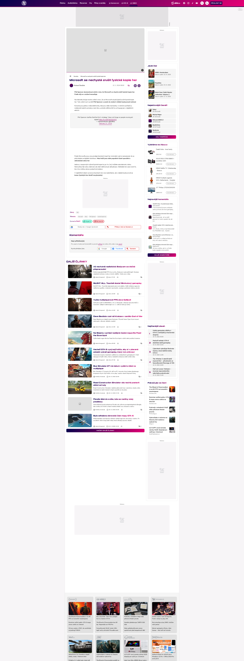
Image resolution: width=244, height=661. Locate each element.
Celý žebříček (162, 137)
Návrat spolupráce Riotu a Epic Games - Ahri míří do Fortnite (161, 629)
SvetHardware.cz (154, 434)
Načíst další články (105, 430)
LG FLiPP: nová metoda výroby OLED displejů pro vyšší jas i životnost (158, 430)
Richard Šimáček (79, 85)
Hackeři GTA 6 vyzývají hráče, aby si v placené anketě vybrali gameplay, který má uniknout (115, 350)
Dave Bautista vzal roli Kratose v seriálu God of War (117, 316)
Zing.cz (151, 424)
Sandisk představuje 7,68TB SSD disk (134, 623)
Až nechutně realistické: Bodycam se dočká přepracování (114, 268)
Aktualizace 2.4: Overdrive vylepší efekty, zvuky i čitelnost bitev (79, 655)
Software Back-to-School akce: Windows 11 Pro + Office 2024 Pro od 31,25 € (163, 656)
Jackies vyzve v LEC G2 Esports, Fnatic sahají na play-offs (162, 618)
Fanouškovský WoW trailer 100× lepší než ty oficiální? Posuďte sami (107, 629)
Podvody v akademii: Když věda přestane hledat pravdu (158, 410)
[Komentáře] (128, 86)
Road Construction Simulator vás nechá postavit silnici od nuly (116, 384)
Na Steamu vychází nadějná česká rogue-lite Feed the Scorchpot (117, 334)
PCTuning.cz (153, 414)
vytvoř (120, 244)
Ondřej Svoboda (100, 376)
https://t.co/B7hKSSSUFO (108, 119)
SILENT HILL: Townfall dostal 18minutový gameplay (117, 283)
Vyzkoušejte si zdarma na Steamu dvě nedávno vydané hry (158, 420)
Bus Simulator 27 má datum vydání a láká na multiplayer (114, 367)
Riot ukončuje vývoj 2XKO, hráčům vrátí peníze (163, 623)
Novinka (76, 76)
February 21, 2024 (105, 123)
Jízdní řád (152, 66)
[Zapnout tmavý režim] (207, 3)
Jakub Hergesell (100, 277)
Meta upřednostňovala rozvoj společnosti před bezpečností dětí (134, 629)
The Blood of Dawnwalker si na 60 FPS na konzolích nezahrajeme (158, 389)
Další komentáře (161, 255)
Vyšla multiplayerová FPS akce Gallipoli (112, 300)
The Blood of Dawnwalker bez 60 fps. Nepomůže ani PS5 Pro (106, 623)
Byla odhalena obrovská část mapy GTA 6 (113, 416)
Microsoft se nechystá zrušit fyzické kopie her (93, 76)
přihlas (100, 244)
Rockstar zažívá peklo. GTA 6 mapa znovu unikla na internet (159, 399)
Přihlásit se (216, 3)
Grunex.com (152, 393)
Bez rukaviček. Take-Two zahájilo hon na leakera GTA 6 (106, 618)
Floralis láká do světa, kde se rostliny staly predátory (113, 400)
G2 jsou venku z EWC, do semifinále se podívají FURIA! (80, 629)
